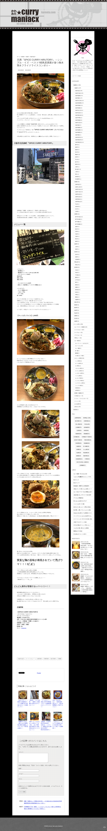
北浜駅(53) (79, 430)
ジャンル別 (76, 324)
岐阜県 (75, 307)
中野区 (76, 294)
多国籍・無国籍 (78, 393)
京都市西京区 (78, 199)
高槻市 (76, 154)
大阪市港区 (77, 125)
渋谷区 (76, 272)
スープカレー (77, 332)
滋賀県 (75, 244)
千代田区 (77, 275)
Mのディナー (76, 482)
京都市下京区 (78, 191)
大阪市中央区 (78, 93)
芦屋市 (76, 231)
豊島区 (76, 297)
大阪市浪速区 (78, 105)
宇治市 (76, 204)
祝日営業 (53, 658)
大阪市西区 (77, 98)
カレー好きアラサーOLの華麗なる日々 (83, 491)
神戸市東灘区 (78, 224)
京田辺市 (77, 206)
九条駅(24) (78, 452)
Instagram (23, 628)
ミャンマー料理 (78, 385)
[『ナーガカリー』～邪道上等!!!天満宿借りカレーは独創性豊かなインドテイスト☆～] (46, 691)
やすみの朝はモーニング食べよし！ (82, 525)
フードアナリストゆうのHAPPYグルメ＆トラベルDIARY (87, 516)
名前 (20, 768)
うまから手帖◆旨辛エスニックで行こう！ (83, 476)
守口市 (76, 159)
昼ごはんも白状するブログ (80, 501)
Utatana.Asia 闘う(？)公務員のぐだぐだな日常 (84, 513)
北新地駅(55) (87, 427)
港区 (76, 282)
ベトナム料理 (78, 375)
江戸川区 (77, 279)
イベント (76, 401)
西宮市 (76, 229)
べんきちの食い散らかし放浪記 (81, 528)
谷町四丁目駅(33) (78, 440)
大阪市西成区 (78, 107)
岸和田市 (77, 176)
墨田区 (76, 277)
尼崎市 (76, 226)
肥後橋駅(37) (87, 433)
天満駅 (59, 658)
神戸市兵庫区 (78, 219)
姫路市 (76, 241)
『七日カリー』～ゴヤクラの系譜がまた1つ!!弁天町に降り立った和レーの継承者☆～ (57, 725)
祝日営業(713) (78, 421)
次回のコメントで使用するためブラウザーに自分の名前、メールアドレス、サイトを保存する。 (40, 787)
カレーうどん (78, 345)
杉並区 (76, 292)
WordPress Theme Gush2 (53, 828)
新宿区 (76, 284)
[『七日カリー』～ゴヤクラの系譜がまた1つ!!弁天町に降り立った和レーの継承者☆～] (58, 712)
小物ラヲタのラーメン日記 (80, 522)
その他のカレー (78, 395)
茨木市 (76, 152)
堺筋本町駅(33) (87, 440)
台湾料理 (77, 390)
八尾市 (76, 171)
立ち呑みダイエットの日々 (80, 534)
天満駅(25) (78, 449)
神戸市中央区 (78, 216)
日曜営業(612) (87, 421)
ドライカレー (77, 335)
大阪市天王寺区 (78, 100)
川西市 (76, 236)
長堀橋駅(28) (87, 443)
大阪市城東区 (78, 129)
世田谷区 (77, 289)
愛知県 (75, 304)
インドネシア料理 (79, 380)
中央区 (76, 270)
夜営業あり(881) (87, 417)
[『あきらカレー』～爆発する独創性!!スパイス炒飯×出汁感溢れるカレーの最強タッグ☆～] (22, 691)
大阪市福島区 (78, 95)
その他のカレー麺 (79, 355)
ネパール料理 (78, 363)
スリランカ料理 (78, 370)
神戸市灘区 (77, 221)
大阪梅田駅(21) (79, 459)
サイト (20, 779)
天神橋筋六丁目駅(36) (87, 436)
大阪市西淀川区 (78, 139)
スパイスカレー (30, 658)
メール (20, 773)
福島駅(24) (78, 455)
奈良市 (76, 254)
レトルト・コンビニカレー (80, 398)
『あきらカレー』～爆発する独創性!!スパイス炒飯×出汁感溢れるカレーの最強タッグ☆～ (22, 703)
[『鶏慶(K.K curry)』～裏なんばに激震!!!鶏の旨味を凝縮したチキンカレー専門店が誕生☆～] (22, 712)
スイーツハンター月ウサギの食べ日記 (82, 519)
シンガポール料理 (79, 373)
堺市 (76, 174)
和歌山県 (76, 262)
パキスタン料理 (78, 368)
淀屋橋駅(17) (82, 465)
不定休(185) (87, 424)
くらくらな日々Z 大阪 (78, 504)
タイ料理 (77, 365)
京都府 (75, 181)
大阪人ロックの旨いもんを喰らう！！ (82, 489)
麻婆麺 (76, 353)
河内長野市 (77, 179)
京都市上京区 (78, 186)
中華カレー (77, 338)
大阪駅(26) (78, 446)
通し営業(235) (79, 424)
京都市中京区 (78, 189)
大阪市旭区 (77, 134)
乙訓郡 (76, 211)
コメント (20, 752)
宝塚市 (76, 233)
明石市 (76, 238)
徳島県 (75, 315)
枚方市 (76, 161)
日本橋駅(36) (76, 436)
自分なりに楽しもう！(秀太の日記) (82, 507)
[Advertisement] (40, 42)
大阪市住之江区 (78, 110)
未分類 (75, 409)
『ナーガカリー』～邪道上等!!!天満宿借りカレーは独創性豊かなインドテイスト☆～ (46, 703)
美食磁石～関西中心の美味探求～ (81, 486)
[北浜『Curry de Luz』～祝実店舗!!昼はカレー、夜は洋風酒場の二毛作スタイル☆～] (58, 691)
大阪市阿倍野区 (78, 102)
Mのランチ (76, 479)
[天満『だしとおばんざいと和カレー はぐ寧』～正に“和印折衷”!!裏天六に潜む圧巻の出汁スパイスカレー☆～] (34, 712)
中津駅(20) (87, 459)
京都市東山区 (78, 201)
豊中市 (76, 144)
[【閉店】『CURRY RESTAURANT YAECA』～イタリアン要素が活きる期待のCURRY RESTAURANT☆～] (46, 712)
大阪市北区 (21, 658)
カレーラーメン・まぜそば (80, 343)
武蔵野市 (77, 299)
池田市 (76, 147)
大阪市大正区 (78, 122)
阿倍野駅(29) (78, 443)
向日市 (76, 208)
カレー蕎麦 (77, 348)
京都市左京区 (78, 196)
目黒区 (76, 287)
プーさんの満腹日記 (78, 498)
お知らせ (76, 406)
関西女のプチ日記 (77, 531)
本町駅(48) (86, 430)
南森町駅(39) (78, 433)
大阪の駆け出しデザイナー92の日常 (82, 495)
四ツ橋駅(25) (86, 446)
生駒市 (76, 256)
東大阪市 (77, 169)
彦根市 (76, 249)
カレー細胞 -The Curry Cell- (80, 473)
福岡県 (75, 321)
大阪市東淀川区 (78, 142)
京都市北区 (77, 184)
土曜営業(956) (78, 417)
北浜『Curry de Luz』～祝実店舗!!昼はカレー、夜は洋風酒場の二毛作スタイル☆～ (57, 703)
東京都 (75, 267)
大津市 (76, 246)
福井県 (75, 310)
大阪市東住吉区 (78, 115)
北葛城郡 (77, 259)
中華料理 (77, 387)
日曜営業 (46, 658)
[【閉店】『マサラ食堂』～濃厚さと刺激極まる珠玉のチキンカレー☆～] (34, 691)
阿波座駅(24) (86, 452)
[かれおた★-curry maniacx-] (53, 1)
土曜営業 (39, 658)
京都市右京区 (78, 194)
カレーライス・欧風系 (79, 327)
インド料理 (77, 360)
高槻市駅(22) (86, 455)
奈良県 (75, 251)
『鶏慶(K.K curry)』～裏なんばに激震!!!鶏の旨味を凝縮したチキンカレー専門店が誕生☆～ (22, 725)
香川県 (75, 318)
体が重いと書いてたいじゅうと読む (82, 510)
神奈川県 (76, 302)
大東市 (76, 166)
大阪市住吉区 (78, 112)
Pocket (39, 673)
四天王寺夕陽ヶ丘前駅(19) (83, 462)
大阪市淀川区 (78, 137)
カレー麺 (76, 340)
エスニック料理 (78, 358)
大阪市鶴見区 (78, 132)
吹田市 (76, 156)
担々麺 (76, 350)
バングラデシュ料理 (79, 383)
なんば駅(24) (86, 449)
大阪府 (75, 88)
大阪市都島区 (78, 127)
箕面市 (76, 149)
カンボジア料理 (78, 378)
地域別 (75, 85)
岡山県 (75, 313)
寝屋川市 (77, 164)
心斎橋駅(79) (78, 427)
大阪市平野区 (78, 117)
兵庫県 (75, 214)
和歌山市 (77, 264)
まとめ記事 (77, 404)
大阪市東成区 (78, 120)
